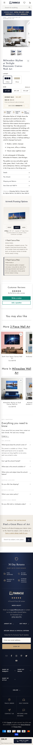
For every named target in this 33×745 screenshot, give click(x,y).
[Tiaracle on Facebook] (11, 656)
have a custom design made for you (16, 533)
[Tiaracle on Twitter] (26, 656)
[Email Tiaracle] (6, 656)
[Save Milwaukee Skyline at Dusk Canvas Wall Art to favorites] (20, 380)
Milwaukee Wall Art (8, 18)
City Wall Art (17, 193)
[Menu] (4, 2)
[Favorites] (24, 3)
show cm (27, 87)
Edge (23, 227)
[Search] (29, 7)
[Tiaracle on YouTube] (16, 661)
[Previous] (4, 33)
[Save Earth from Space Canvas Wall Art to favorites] (20, 334)
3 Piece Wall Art (20, 327)
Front (9, 227)
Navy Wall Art (25, 193)
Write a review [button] (17, 298)
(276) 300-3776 (16, 617)
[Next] (28, 33)
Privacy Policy (17, 727)
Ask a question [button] (17, 303)
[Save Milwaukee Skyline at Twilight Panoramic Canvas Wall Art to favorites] (28, 61)
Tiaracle (9, 722)
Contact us (5, 436)
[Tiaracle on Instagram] (16, 656)
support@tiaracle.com (16, 610)
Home (4, 17)
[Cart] (30, 3)
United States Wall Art (14, 17)
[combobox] (15, 7)
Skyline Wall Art (9, 193)
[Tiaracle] (15, 2)
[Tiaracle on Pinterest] (21, 656)
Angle (17, 227)
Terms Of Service (25, 725)
